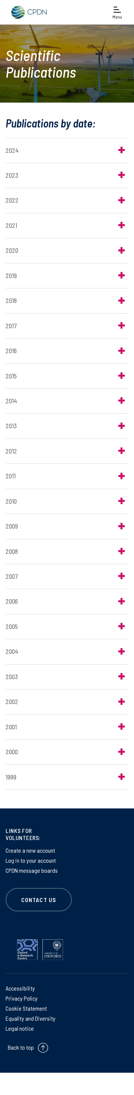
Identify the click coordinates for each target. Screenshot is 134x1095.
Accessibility (20, 988)
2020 (12, 250)
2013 (11, 425)
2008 (12, 551)
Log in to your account (31, 860)
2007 (11, 576)
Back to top (21, 1047)
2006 (12, 601)
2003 (12, 676)
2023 (12, 175)
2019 (11, 275)
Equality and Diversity (30, 1018)
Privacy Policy (22, 998)
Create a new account (30, 850)
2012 (11, 451)
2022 (12, 200)
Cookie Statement (26, 1008)
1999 (11, 777)
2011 (11, 476)
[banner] (28, 12)
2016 (11, 350)
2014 (11, 401)
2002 (12, 701)
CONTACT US (38, 899)
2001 (11, 727)
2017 (11, 326)
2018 (11, 300)
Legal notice (20, 1028)
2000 (12, 751)
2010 (11, 501)
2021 (11, 225)
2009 (12, 526)
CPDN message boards (32, 870)
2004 (12, 651)
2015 (11, 376)
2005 (12, 626)
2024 (12, 150)
